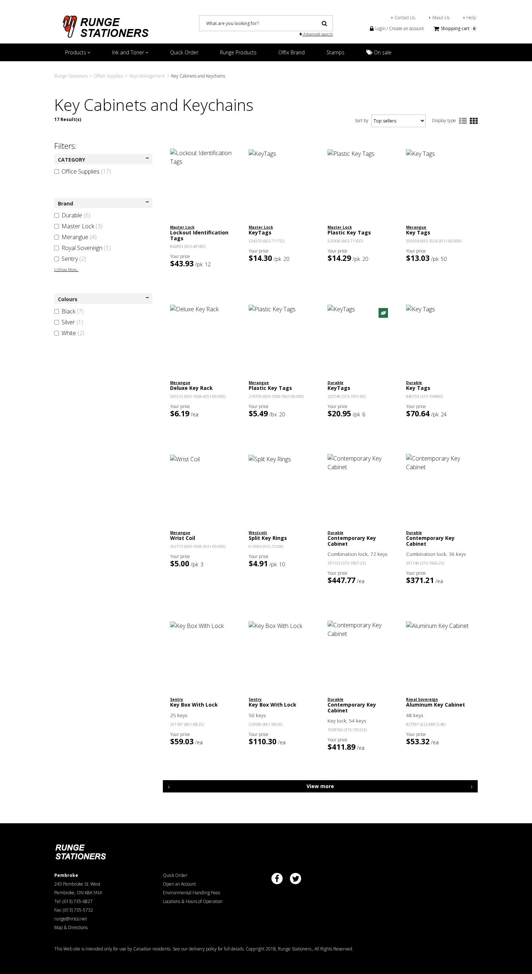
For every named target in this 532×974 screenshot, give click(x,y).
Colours (67, 299)
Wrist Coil (182, 537)
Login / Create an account (399, 28)
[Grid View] (474, 121)
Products (76, 52)
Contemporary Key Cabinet (352, 540)
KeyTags (260, 232)
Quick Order (184, 52)
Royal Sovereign (86, 247)
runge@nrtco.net (70, 919)
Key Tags (418, 232)
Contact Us (404, 17)
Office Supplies (108, 76)
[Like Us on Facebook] (277, 878)
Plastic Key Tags (349, 232)
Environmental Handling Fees (191, 893)
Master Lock (82, 226)
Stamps (335, 52)
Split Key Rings (268, 537)
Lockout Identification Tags (199, 235)
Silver (72, 322)
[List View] (463, 121)
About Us (440, 17)
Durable (76, 215)
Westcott (258, 532)
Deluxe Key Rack (191, 387)
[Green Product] (383, 312)
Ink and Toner (128, 52)
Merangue (79, 237)
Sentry (74, 258)
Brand (65, 203)
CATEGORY (71, 159)
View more (320, 786)
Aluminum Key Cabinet (435, 704)
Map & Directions (71, 927)
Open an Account (179, 884)
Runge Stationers (71, 76)
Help (471, 17)
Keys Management (147, 76)
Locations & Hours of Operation (193, 901)
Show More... (66, 269)
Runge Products (238, 52)
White (73, 333)
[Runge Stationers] (105, 24)
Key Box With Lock (194, 704)
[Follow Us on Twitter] (295, 878)
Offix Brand (291, 52)
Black (73, 311)
